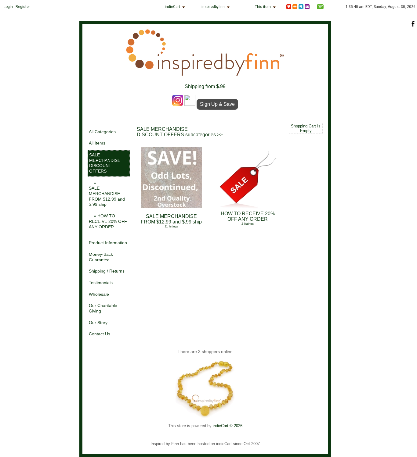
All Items (97, 143)
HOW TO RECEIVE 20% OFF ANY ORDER (248, 218)
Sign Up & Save (217, 104)
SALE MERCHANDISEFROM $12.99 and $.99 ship (171, 221)
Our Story (98, 322)
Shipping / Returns (107, 271)
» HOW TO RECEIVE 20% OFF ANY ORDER (108, 221)
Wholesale (99, 294)
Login (8, 7)
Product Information (108, 243)
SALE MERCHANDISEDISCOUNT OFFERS (104, 163)
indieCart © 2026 (227, 425)
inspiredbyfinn (213, 7)
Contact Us (99, 334)
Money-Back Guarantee (101, 257)
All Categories (102, 132)
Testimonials (101, 282)
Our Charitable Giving (103, 308)
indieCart (172, 7)
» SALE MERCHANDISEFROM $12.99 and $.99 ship (107, 194)
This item (263, 7)
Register (23, 7)
